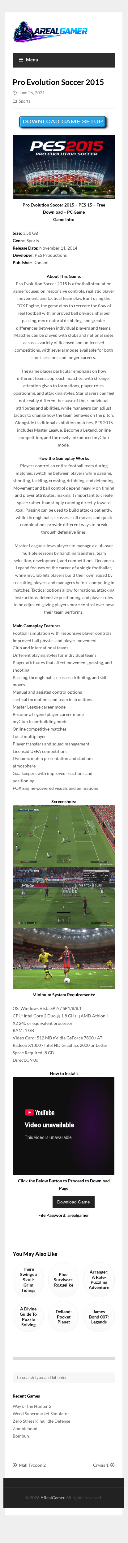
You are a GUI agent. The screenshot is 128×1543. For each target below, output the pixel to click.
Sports (24, 101)
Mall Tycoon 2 (32, 1465)
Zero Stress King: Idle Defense (41, 1421)
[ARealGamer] (63, 31)
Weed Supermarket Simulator (41, 1413)
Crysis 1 (101, 1465)
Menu (32, 59)
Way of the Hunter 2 (32, 1406)
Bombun (21, 1436)
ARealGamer (53, 1497)
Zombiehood (25, 1428)
